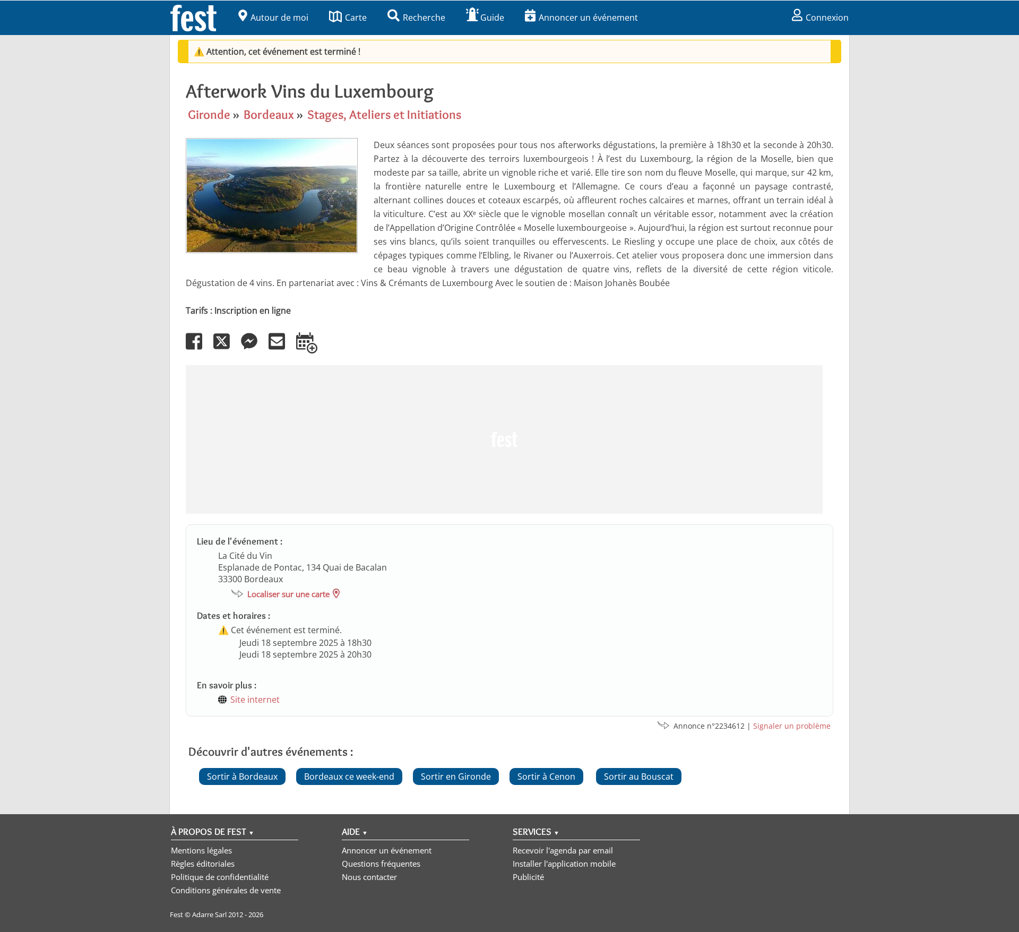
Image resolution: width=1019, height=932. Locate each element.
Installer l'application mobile (564, 863)
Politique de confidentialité (220, 876)
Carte (356, 17)
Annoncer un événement (588, 17)
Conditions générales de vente (226, 890)
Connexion (827, 17)
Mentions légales (201, 850)
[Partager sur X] (226, 349)
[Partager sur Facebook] (198, 349)
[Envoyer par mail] (281, 349)
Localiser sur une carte (288, 594)
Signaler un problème (792, 726)
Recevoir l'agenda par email (563, 850)
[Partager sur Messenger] (253, 349)
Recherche (424, 17)
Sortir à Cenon (546, 776)
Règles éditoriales (203, 863)
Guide (492, 17)
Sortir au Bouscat (638, 776)
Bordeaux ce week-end (349, 776)
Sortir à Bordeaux (242, 776)
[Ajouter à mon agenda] (311, 349)
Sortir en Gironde (456, 776)
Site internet (255, 699)
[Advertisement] (504, 439)
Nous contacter (369, 876)
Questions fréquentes (381, 863)
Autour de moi (279, 17)
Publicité (528, 876)
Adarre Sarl (209, 914)
